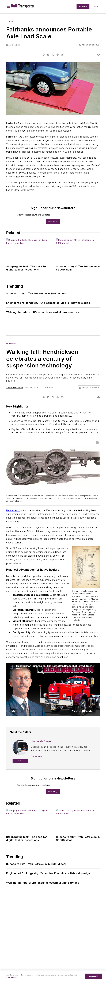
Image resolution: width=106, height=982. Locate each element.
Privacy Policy (11, 977)
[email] (62, 54)
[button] (8, 7)
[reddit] (57, 54)
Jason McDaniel (14, 387)
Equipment (11, 344)
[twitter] (53, 54)
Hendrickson (13, 510)
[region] (53, 976)
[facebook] (43, 54)
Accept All (93, 976)
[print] (98, 54)
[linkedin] (48, 54)
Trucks (9, 21)
